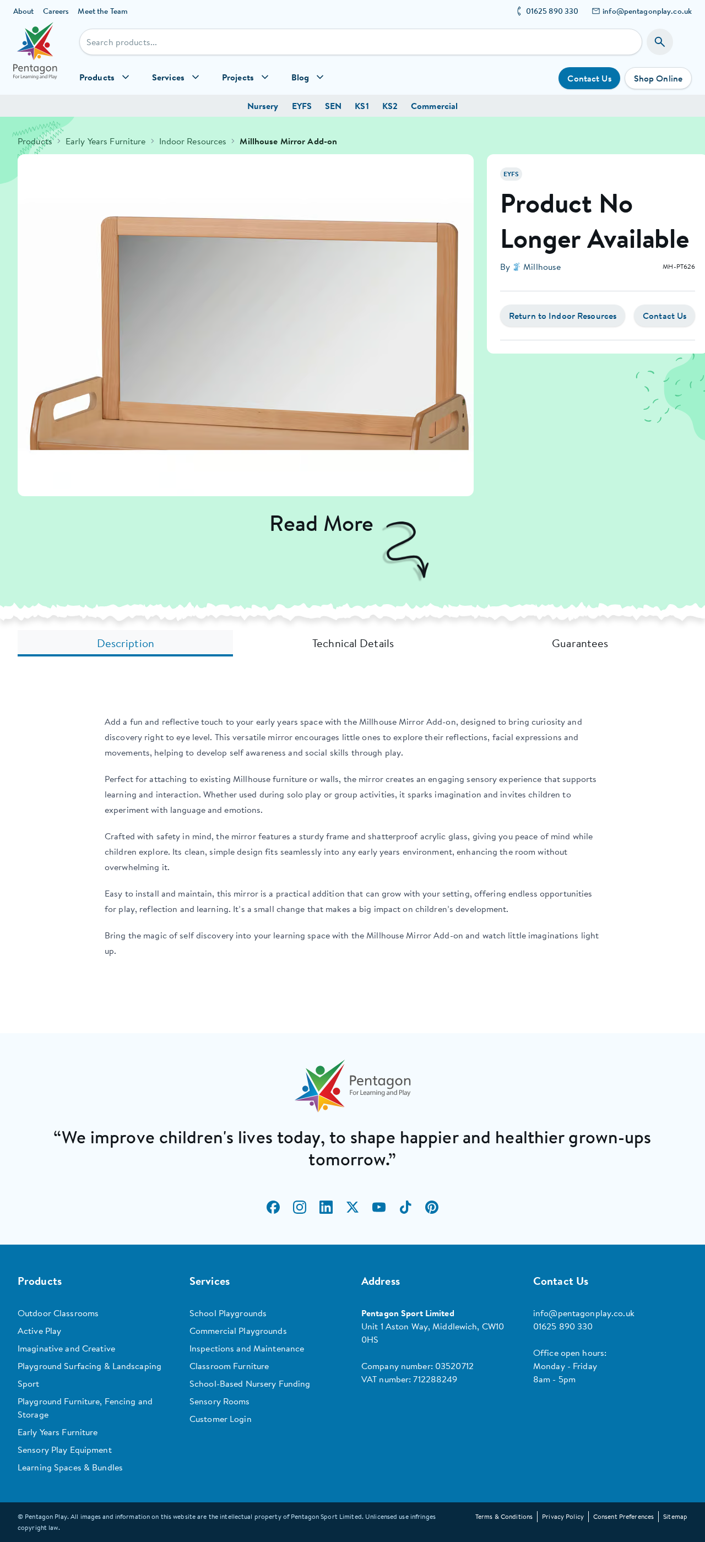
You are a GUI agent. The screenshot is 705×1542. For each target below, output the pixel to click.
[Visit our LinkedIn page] (326, 1207)
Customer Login (220, 1418)
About (23, 11)
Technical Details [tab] (353, 643)
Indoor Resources (193, 141)
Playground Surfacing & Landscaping (89, 1365)
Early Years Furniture (106, 141)
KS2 (390, 105)
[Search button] (660, 42)
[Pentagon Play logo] (35, 58)
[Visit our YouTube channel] (379, 1207)
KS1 (361, 105)
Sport (29, 1383)
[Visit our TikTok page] (405, 1207)
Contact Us (589, 78)
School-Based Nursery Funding (249, 1383)
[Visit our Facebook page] (273, 1207)
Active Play (39, 1330)
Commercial (434, 105)
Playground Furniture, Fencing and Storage (85, 1407)
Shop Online (658, 78)
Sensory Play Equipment (65, 1449)
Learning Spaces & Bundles (70, 1467)
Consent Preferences (623, 1516)
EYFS (302, 105)
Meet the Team (103, 11)
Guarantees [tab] (580, 643)
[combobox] (360, 42)
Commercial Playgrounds (238, 1330)
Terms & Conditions (504, 1516)
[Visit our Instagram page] (300, 1207)
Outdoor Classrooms (58, 1313)
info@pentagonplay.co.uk (647, 11)
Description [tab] (125, 643)
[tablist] (352, 643)
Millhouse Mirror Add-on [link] (288, 141)
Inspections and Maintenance (246, 1348)
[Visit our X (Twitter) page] (352, 1207)
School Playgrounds (228, 1313)
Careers (56, 11)
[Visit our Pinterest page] (432, 1207)
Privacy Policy (563, 1516)
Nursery (263, 105)
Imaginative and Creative (66, 1348)
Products (35, 141)
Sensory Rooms (219, 1401)
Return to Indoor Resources (562, 315)
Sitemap (675, 1516)
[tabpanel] (352, 836)
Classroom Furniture (229, 1365)
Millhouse (542, 266)
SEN (333, 105)
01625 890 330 (552, 11)
